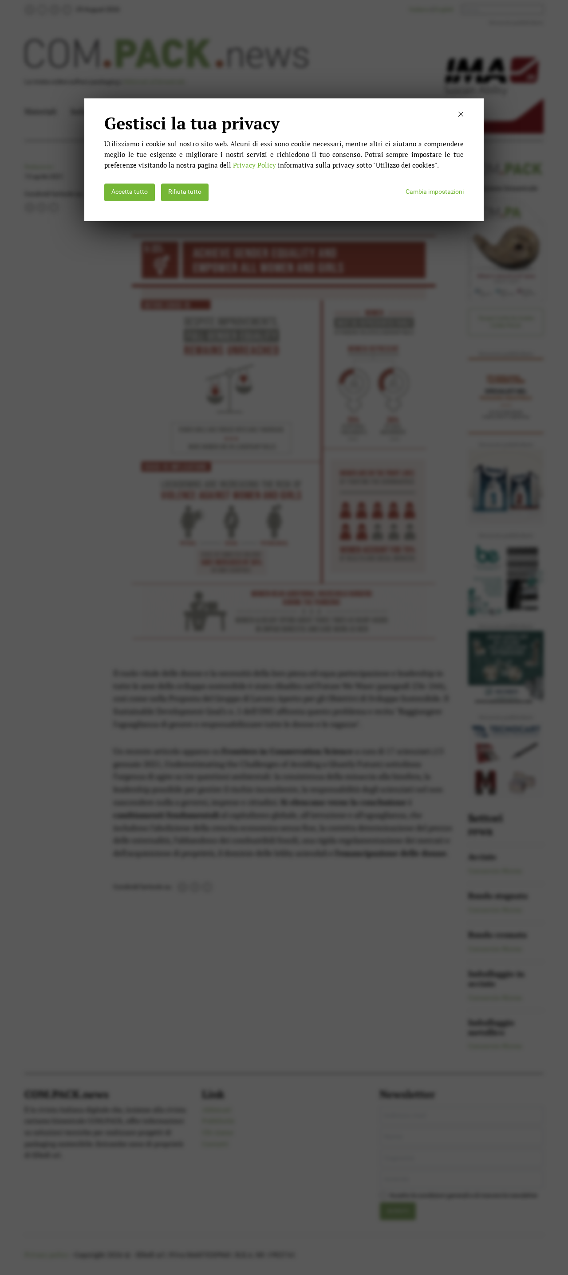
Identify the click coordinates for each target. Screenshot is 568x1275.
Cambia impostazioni (435, 192)
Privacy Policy (254, 164)
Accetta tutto (129, 192)
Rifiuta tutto (184, 192)
